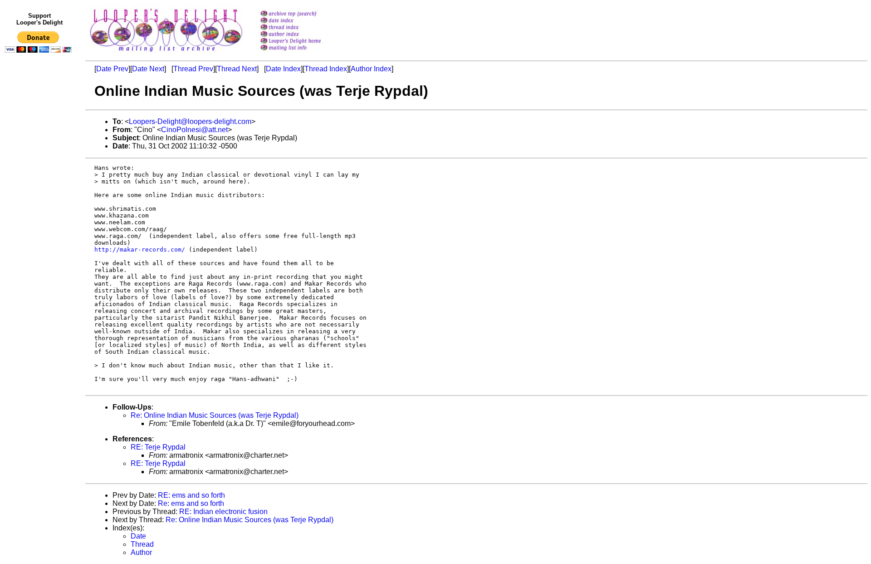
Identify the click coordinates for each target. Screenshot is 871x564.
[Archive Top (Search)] (302, 14)
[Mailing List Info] (302, 53)
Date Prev (112, 69)
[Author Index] (302, 35)
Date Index (283, 69)
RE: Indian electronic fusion (223, 511)
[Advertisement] (40, 244)
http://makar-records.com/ (139, 249)
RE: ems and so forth (191, 495)
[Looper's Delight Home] (302, 41)
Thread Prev (193, 69)
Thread (142, 544)
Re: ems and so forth (191, 503)
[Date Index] (302, 21)
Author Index (371, 69)
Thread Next (237, 69)
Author (141, 552)
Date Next (148, 69)
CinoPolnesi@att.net (194, 130)
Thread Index (325, 69)
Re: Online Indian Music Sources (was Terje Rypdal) (214, 415)
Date (138, 536)
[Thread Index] (302, 28)
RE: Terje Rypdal (158, 447)
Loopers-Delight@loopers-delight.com (190, 121)
